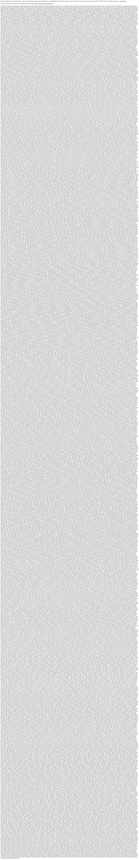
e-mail (114, 1)
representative (123, 1)
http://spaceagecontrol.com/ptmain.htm (44, 3)
